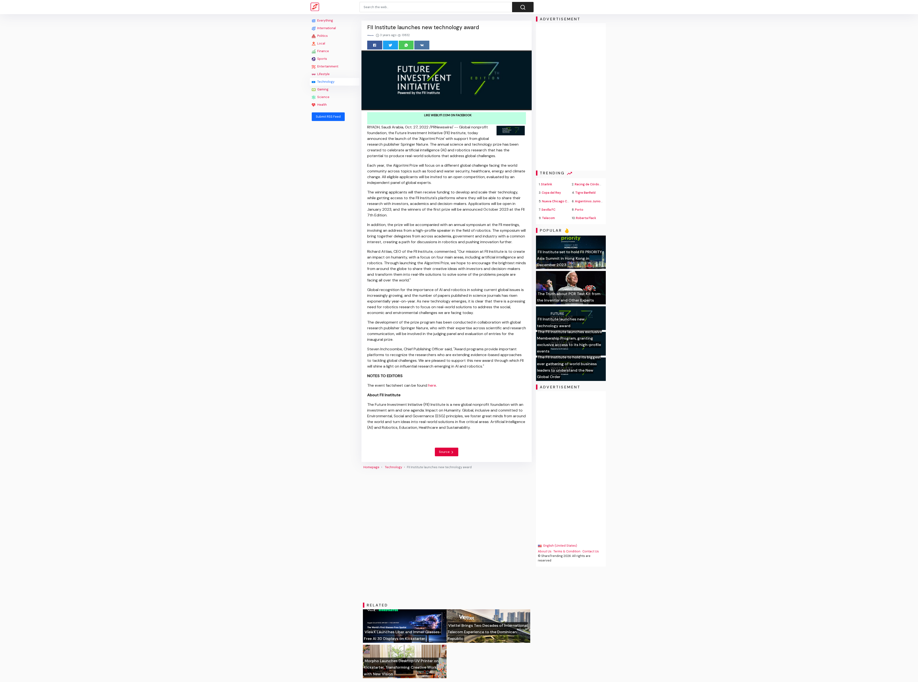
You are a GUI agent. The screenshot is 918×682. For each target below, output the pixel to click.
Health (322, 105)
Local (321, 43)
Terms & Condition (566, 551)
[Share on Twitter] (390, 45)
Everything (325, 20)
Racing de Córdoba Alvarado (595, 184)
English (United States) (560, 546)
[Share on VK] (421, 45)
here (432, 385)
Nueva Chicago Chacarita (560, 201)
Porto (579, 210)
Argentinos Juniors (589, 201)
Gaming (322, 89)
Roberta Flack (586, 218)
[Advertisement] (335, 196)
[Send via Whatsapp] (406, 45)
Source (444, 452)
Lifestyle (323, 74)
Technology (325, 82)
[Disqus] (446, 536)
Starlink (546, 184)
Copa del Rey (551, 193)
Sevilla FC (548, 210)
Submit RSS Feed (328, 117)
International (326, 28)
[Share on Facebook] (374, 45)
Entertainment (327, 66)
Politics (322, 36)
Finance (323, 51)
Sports (322, 59)
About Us (545, 551)
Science (323, 97)
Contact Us (590, 551)
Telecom (548, 218)
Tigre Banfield (585, 193)
